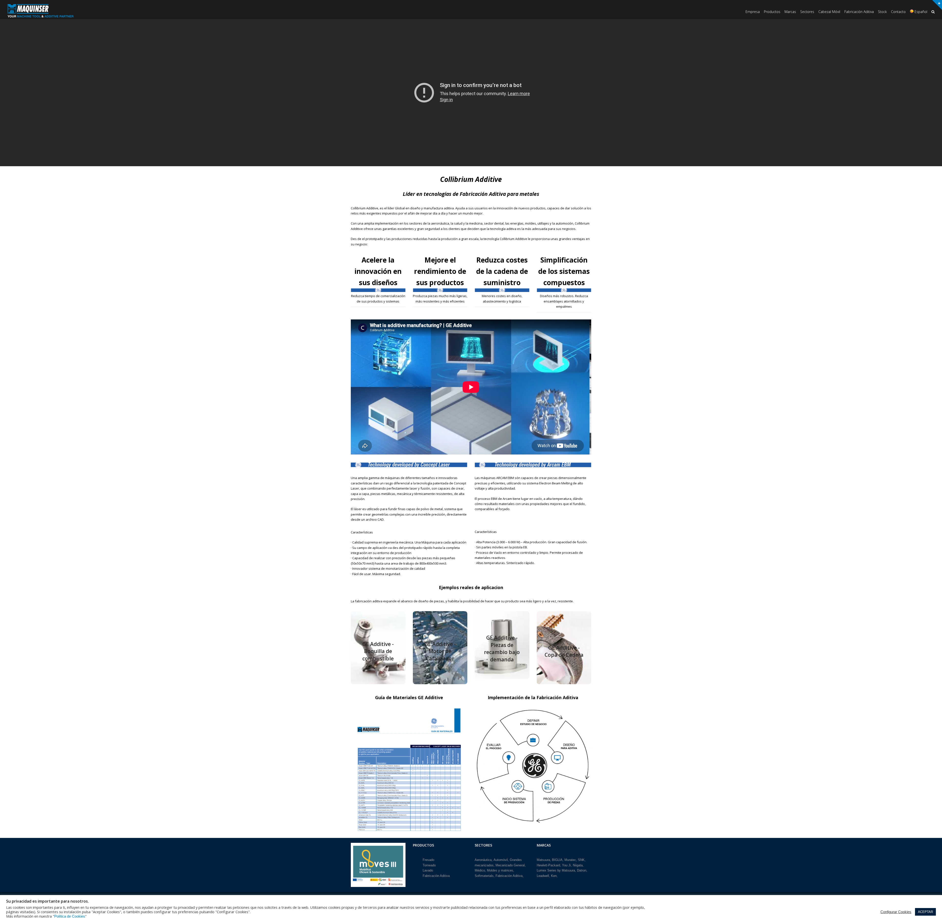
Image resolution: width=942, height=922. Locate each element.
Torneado (429, 865)
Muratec (570, 860)
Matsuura (543, 860)
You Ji (566, 865)
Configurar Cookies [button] (895, 912)
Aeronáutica (483, 860)
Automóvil (501, 860)
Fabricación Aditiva (436, 876)
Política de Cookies (69, 916)
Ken (554, 876)
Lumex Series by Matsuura (556, 870)
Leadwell (543, 876)
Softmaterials (484, 876)
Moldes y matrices (500, 870)
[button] (933, 12)
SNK (581, 860)
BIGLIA (557, 860)
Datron (581, 870)
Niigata (578, 865)
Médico (480, 870)
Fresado (428, 860)
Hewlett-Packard (548, 865)
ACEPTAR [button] (925, 912)
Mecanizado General (510, 865)
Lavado (428, 870)
